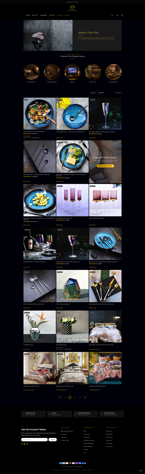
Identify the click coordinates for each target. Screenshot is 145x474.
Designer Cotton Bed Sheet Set (97, 386)
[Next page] (85, 397)
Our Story (63, 434)
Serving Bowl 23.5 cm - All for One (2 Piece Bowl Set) (70, 131)
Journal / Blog (65, 440)
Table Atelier (109, 446)
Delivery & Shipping (89, 440)
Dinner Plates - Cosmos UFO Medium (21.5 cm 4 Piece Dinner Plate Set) (39, 219)
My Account (87, 437)
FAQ (85, 431)
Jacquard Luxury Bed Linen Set (31, 386)
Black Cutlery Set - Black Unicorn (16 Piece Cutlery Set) (103, 261)
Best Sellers (109, 434)
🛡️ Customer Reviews (67, 431)
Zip (84, 452)
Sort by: (93, 92)
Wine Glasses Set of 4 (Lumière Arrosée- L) (34, 261)
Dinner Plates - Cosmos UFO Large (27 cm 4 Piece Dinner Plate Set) (71, 175)
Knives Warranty (88, 446)
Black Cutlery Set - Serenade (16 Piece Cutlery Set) (36, 174)
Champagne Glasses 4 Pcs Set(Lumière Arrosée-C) (102, 131)
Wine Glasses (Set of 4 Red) (96, 218)
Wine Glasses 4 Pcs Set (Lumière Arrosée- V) (68, 261)
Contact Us (87, 434)
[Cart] (122, 15)
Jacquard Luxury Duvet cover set (64, 386)
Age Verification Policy (75, 470)
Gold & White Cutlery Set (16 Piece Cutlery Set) (101, 304)
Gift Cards (108, 431)
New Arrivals (109, 437)
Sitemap (90, 470)
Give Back (64, 437)
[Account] (117, 15)
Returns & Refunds (89, 443)
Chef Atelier (109, 443)
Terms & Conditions (64, 470)
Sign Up (53, 439)
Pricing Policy (84, 470)
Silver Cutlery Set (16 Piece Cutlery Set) (33, 304)
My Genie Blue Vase (61, 344)
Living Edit (109, 440)
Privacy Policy (56, 470)
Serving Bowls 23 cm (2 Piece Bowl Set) (33, 131)
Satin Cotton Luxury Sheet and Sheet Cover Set (101, 344)
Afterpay (86, 449)
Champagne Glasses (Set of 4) (64, 218)
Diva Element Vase (28, 344)
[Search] (112, 15)
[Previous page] (60, 397)
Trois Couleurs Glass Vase (63, 304)
